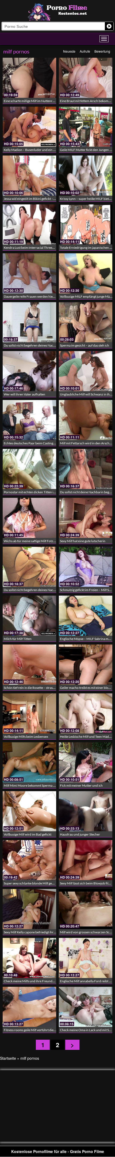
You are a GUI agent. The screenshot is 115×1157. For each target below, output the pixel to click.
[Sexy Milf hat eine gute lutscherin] (85, 518)
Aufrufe (85, 51)
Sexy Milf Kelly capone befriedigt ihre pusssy (34, 932)
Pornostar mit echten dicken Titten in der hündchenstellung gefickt (50, 492)
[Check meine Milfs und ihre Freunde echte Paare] (29, 958)
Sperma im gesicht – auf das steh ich (84, 345)
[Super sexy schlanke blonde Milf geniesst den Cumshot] (29, 860)
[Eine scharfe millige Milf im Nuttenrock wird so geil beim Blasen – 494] (29, 78)
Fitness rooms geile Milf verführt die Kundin (34, 1030)
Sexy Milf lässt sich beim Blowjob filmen (87, 883)
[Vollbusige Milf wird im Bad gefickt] (29, 811)
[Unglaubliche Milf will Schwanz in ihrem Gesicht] (85, 371)
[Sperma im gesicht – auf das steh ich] (85, 322)
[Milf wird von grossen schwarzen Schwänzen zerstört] (85, 909)
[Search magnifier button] (109, 26)
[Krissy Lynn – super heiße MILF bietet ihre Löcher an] (85, 176)
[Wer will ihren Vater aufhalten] (29, 371)
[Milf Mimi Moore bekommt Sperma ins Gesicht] (29, 762)
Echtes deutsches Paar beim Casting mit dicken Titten (40, 443)
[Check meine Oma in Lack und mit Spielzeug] (85, 1007)
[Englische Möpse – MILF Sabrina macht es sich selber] (85, 616)
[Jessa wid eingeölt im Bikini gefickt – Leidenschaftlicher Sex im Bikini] (29, 176)
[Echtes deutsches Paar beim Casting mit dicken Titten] (29, 420)
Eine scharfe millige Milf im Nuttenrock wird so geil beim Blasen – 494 (51, 101)
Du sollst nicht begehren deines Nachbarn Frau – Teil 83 (42, 345)
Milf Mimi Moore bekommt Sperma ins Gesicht (36, 785)
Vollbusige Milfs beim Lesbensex (26, 737)
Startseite (8, 1058)
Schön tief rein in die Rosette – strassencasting (35, 688)
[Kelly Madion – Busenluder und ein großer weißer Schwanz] (29, 127)
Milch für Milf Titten (18, 639)
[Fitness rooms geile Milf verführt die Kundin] (29, 1007)
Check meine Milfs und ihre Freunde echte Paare (37, 981)
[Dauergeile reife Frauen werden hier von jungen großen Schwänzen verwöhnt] (29, 273)
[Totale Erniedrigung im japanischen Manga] (85, 224)
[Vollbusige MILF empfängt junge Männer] (85, 273)
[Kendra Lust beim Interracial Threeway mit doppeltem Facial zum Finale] (29, 224)
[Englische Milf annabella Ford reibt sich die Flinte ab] (85, 958)
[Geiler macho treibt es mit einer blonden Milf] (85, 664)
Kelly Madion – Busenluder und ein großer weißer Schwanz (45, 150)
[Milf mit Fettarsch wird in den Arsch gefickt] (85, 420)
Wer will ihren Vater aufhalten (24, 394)
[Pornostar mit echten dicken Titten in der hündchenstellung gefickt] (29, 469)
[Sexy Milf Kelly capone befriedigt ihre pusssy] (29, 909)
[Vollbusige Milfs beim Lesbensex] (29, 713)
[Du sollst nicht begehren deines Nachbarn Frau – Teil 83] (29, 322)
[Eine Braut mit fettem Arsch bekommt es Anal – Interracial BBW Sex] (85, 78)
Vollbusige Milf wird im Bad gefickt (27, 834)
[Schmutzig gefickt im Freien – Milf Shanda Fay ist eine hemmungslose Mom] (85, 567)
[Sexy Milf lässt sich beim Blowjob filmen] (85, 860)
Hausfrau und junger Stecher (80, 834)
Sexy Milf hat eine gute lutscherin (82, 541)
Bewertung (102, 51)
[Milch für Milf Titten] (29, 616)
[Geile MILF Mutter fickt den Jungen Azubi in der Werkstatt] (85, 127)
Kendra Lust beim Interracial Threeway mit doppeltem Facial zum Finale (53, 248)
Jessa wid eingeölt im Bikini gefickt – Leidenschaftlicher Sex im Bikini (51, 199)
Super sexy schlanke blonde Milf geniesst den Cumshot (41, 883)
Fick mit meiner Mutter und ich (81, 785)
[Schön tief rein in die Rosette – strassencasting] (29, 664)
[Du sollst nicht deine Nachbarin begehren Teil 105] (85, 469)
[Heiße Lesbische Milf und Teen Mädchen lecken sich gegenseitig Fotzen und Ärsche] (85, 713)
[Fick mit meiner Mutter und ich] (85, 762)
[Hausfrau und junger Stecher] (85, 811)
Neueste (69, 51)
